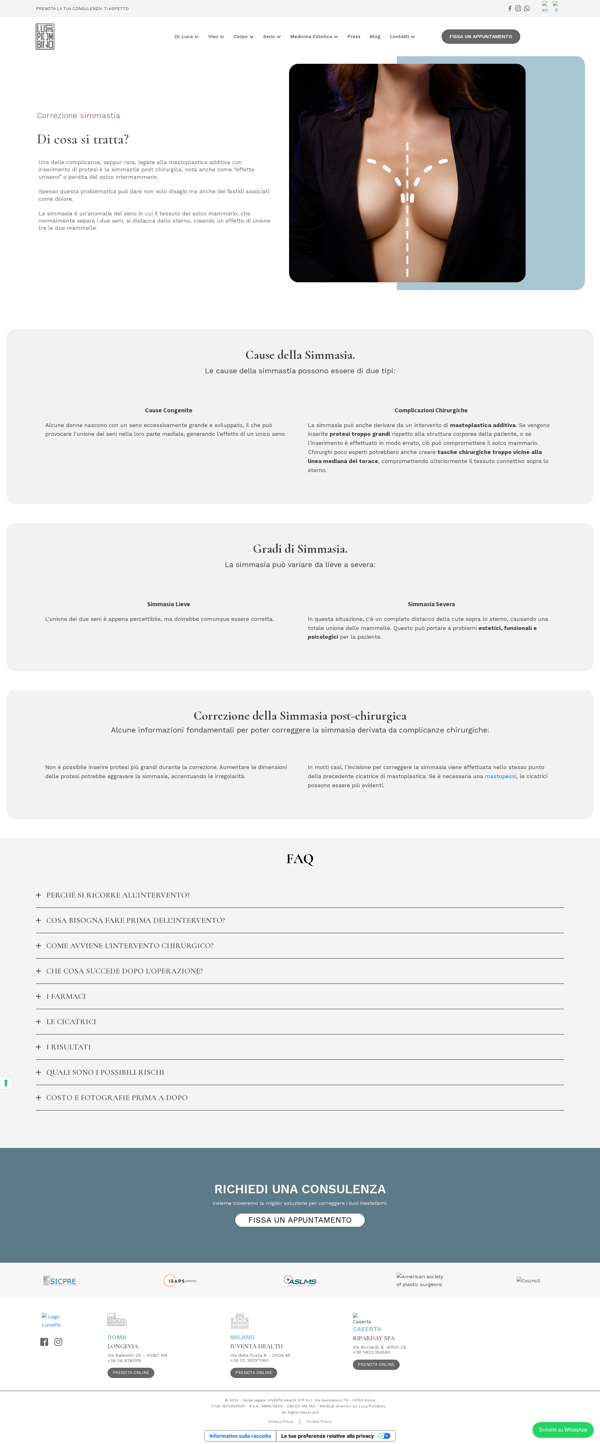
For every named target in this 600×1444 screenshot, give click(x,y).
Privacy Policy (280, 1421)
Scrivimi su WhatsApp (563, 1429)
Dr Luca (184, 36)
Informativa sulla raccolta (240, 1436)
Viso (213, 36)
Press (354, 36)
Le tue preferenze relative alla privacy (327, 1436)
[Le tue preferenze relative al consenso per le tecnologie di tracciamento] (6, 1083)
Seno (269, 36)
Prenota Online (130, 1372)
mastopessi (500, 776)
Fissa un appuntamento (481, 36)
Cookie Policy (319, 1421)
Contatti (399, 36)
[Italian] (557, 7)
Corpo (240, 36)
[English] (547, 7)
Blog (375, 36)
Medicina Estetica (311, 36)
